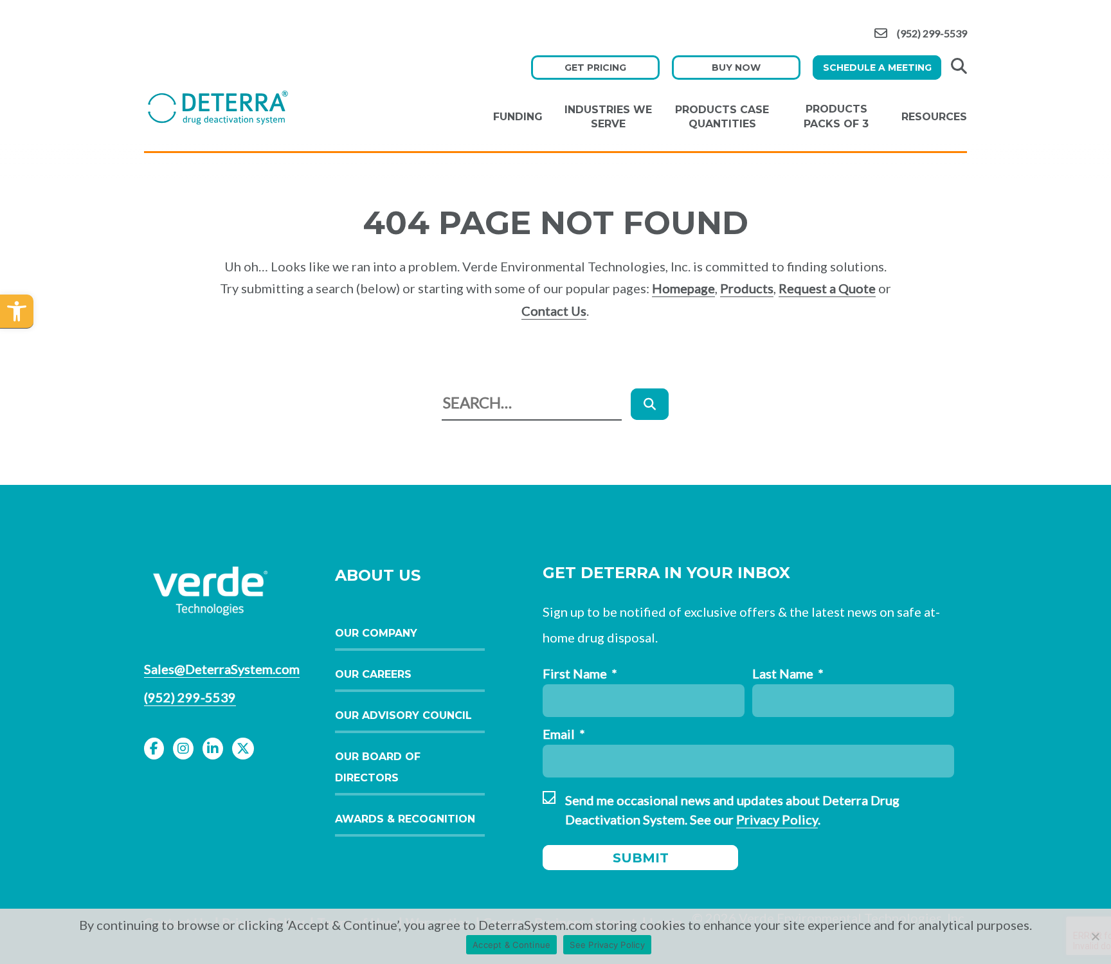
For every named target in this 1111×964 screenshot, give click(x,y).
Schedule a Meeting (877, 67)
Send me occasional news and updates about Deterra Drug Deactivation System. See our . (732, 809)
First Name (580, 673)
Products (746, 288)
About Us (377, 575)
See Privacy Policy (607, 945)
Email (564, 733)
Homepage (683, 288)
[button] (16, 312)
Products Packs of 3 (836, 116)
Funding (518, 117)
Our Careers (373, 674)
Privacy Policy (777, 819)
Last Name (788, 673)
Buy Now (736, 67)
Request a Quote (827, 288)
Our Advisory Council (403, 715)
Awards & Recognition (405, 819)
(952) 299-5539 (932, 33)
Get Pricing (595, 67)
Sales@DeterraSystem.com (222, 669)
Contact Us (553, 310)
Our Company (376, 633)
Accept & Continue (511, 945)
